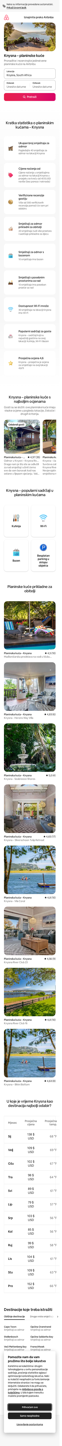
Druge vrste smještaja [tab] (42, 1316)
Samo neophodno (30, 1415)
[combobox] (30, 75)
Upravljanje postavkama (30, 1424)
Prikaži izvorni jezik (16, 7)
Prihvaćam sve (30, 1407)
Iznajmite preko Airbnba (39, 17)
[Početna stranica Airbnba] (6, 17)
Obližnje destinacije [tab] (14, 1316)
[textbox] (17, 87)
